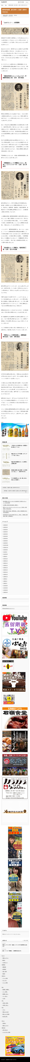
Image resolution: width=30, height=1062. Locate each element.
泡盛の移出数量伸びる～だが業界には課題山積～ (19, 462)
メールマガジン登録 (6, 1032)
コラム (4, 1009)
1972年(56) (5, 585)
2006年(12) (5, 560)
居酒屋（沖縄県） (6, 989)
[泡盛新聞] (7, 2)
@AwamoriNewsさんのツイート (8, 608)
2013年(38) (5, 554)
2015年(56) (5, 549)
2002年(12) (5, 569)
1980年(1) (5, 583)
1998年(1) (5, 578)
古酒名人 (4, 1023)
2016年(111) (5, 547)
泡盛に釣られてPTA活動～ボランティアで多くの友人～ (19, 454)
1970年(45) (5, 590)
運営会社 (3, 1027)
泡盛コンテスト (5, 958)
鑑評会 (4, 960)
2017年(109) (5, 545)
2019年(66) (5, 540)
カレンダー (5, 980)
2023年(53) (5, 531)
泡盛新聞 (7, 1059)
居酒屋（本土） (5, 994)
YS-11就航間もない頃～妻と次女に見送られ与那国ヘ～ (19, 479)
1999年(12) (5, 576)
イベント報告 (5, 982)
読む (6, 5)
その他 (4, 998)
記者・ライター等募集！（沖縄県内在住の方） (12, 950)
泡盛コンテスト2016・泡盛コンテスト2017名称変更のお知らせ (14, 945)
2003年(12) (5, 567)
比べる (3, 955)
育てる (3, 1021)
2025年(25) (5, 527)
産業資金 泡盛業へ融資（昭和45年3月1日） (11, 487)
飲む (3, 987)
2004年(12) (5, 565)
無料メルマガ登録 (6, 1014)
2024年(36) (5, 529)
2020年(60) (5, 538)
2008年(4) (5, 556)
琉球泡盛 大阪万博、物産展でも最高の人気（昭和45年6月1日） (15, 491)
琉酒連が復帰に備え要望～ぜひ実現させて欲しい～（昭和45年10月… (19, 470)
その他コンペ (5, 962)
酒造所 (4, 973)
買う (3, 1000)
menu (27, 2)
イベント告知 (5, 978)
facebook (23, 2)
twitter (21, 2)
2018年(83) (5, 542)
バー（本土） (5, 996)
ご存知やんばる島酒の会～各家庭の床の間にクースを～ (19, 446)
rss (19, 2)
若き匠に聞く (5, 1016)
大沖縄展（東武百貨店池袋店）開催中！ (10, 505)
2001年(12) (5, 572)
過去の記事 (26, 940)
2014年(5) (5, 551)
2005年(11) (5, 563)
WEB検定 (4, 969)
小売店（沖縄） (5, 1003)
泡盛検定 (3, 964)
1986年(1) (5, 581)
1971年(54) (5, 587)
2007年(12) (5, 558)
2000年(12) (5, 574)
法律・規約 (5, 971)
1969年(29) (5, 592)
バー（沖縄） (5, 991)
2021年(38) (5, 536)
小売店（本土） (5, 1005)
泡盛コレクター (5, 1025)
